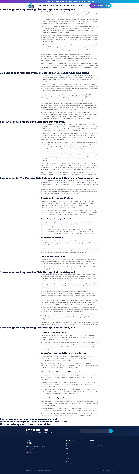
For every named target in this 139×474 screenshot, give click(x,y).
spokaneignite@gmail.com (98, 445)
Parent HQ (68, 463)
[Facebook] (27, 452)
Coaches (66, 5)
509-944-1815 (95, 443)
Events (52, 5)
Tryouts (45, 5)
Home (39, 5)
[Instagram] (30, 452)
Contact (74, 5)
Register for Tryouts (99, 5)
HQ (84, 5)
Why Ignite (59, 5)
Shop (80, 5)
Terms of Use (110, 470)
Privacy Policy (103, 470)
